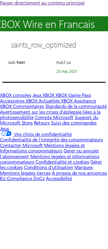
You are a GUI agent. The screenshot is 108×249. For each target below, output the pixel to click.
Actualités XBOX (56, 100)
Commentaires (28, 106)
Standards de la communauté (76, 106)
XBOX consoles (15, 95)
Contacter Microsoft (21, 145)
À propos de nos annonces (79, 173)
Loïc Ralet (16, 62)
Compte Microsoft (54, 117)
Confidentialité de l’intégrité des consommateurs (51, 139)
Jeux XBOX (44, 95)
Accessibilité (59, 178)
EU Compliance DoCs (22, 178)
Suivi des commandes (74, 122)
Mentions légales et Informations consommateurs (42, 148)
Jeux (4, 128)
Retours (42, 122)
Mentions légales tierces (25, 173)
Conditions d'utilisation (48, 167)
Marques (83, 167)
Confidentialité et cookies (62, 161)
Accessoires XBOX (19, 100)
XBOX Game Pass (73, 95)
